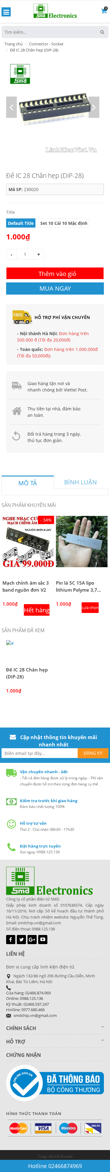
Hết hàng (37, 610)
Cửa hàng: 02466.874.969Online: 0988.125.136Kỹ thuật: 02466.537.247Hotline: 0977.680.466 (28, 1001)
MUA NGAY (55, 288)
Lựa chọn (90, 607)
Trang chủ (14, 44)
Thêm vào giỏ (57, 274)
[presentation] (27, 483)
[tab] (28, 482)
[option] (52, 107)
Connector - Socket (46, 44)
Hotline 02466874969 (55, 1166)
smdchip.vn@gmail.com (35, 1015)
